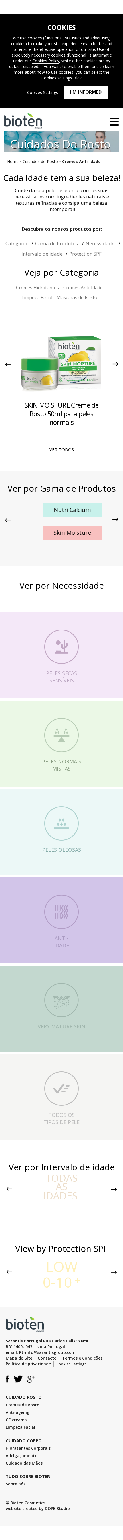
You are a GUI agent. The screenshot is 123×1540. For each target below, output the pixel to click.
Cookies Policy (45, 60)
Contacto (47, 1358)
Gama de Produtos (57, 243)
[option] (61, 369)
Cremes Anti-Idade (83, 287)
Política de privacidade (28, 1363)
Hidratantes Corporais (28, 1448)
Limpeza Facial (36, 297)
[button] (8, 364)
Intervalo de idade (42, 253)
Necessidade (101, 243)
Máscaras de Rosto (77, 297)
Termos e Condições (82, 1358)
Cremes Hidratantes (37, 287)
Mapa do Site (19, 1358)
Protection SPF (85, 253)
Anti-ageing (17, 1412)
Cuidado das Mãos (24, 1463)
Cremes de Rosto (22, 1405)
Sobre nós (15, 1484)
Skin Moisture (62, 532)
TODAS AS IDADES (60, 1187)
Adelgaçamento (21, 1455)
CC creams (16, 1419)
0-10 (60, 1275)
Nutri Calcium (61, 510)
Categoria (17, 243)
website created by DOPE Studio (38, 1508)
